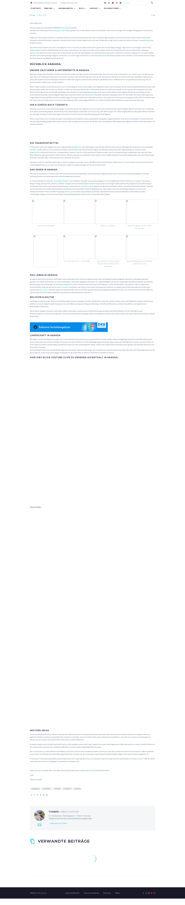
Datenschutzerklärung (91, 893)
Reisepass (150, 40)
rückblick (67, 789)
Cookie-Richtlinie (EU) (72, 893)
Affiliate (117, 893)
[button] (152, 3)
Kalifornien (35, 53)
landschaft (47, 789)
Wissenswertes (65, 8)
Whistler (78, 147)
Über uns (48, 8)
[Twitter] (117, 3)
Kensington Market (61, 181)
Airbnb (103, 55)
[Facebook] (105, 3)
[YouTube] (154, 893)
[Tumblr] (40, 795)
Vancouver (65, 287)
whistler (77, 789)
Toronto (45, 290)
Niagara (57, 789)
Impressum (107, 893)
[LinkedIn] (44, 795)
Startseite (35, 8)
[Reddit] (47, 795)
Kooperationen (111, 8)
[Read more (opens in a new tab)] (68, 3)
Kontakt (94, 8)
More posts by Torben (59, 823)
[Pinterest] (120, 3)
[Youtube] (113, 3)
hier (91, 770)
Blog (81, 8)
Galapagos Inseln (59, 30)
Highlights (35, 789)
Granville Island (87, 186)
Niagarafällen (35, 152)
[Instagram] (109, 3)
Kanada (32, 15)
